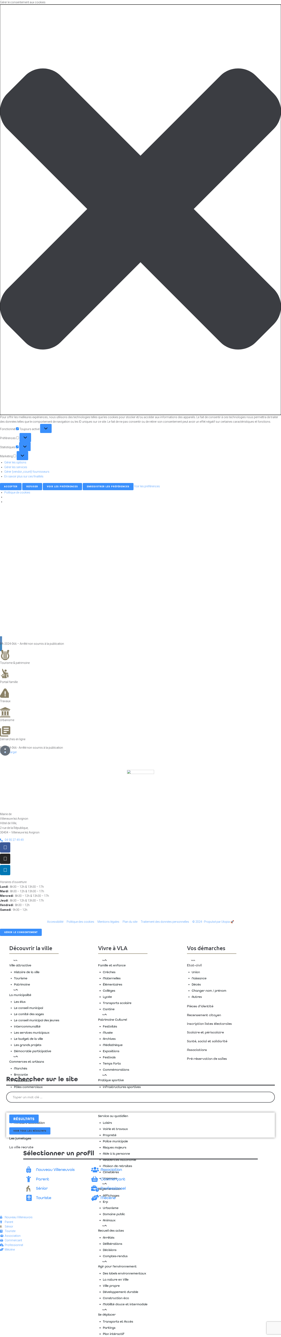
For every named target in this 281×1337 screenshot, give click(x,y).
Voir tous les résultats (29, 1131)
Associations (197, 1050)
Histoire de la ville (26, 972)
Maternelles (112, 978)
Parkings (109, 1328)
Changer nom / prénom (209, 991)
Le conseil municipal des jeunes (36, 1020)
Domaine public (114, 1214)
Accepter (10, 486)
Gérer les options (15, 462)
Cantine (109, 1009)
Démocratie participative (32, 1051)
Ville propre (111, 1286)
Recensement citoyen (204, 1015)
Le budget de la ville (28, 1039)
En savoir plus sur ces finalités (23, 476)
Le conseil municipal (28, 1008)
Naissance (199, 978)
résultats (24, 1119)
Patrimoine (22, 984)
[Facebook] (5, 847)
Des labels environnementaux (124, 1273)
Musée (108, 1032)
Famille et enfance (112, 965)
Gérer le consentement (21, 932)
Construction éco (116, 1298)
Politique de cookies (17, 492)
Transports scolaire (117, 1003)
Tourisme (20, 978)
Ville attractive (20, 965)
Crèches (109, 972)
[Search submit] (11, 1107)
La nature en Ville (116, 1279)
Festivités (110, 1026)
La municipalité (20, 995)
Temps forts (112, 1063)
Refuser (32, 486)
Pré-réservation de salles (207, 1059)
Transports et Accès (118, 1321)
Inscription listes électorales (209, 1024)
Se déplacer (107, 1314)
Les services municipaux (31, 1032)
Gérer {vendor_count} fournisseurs (26, 471)
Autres (197, 997)
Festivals (109, 1057)
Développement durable (120, 1292)
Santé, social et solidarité (207, 1041)
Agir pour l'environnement (117, 1266)
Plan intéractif (113, 1334)
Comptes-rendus (115, 1256)
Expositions (111, 1051)
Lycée (107, 997)
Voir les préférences (62, 486)
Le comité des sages (29, 1014)
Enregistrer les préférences (108, 486)
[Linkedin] (5, 870)
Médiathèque (113, 1045)
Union (196, 972)
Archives (109, 1039)
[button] (140, 210)
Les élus (20, 1002)
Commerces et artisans (26, 1062)
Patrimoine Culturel (112, 1020)
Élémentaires (112, 984)
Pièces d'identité (200, 1006)
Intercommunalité (27, 1026)
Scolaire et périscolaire (205, 1032)
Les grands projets (27, 1045)
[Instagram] (5, 859)
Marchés (20, 1068)
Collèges (109, 991)
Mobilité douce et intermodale (125, 1304)
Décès (196, 984)
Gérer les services (15, 467)
